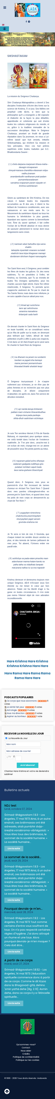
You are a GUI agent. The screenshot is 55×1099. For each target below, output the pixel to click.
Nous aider (26, 1050)
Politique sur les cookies (27, 1060)
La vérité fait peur (15, 707)
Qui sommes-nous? (26, 1044)
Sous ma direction (16, 713)
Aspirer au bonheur (16, 716)
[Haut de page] (7, 1093)
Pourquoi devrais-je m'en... (23, 909)
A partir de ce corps (18, 960)
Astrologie (12, 710)
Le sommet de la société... (22, 857)
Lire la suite (14, 848)
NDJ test (10, 805)
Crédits (26, 1053)
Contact (26, 1047)
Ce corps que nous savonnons (22, 700)
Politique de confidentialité (26, 1056)
